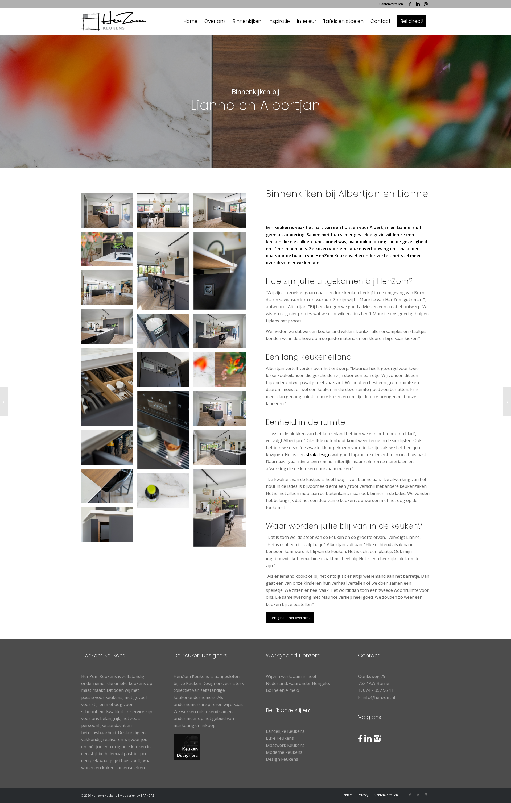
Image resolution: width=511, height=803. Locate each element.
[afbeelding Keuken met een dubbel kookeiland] (109, 212)
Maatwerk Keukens (285, 745)
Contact (369, 655)
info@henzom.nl (378, 697)
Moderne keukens (284, 752)
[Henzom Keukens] (113, 21)
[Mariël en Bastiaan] (4, 401)
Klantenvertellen (391, 4)
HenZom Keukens (334, 256)
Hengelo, (321, 683)
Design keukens (282, 759)
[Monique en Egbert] (507, 401)
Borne (272, 690)
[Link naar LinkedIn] (418, 4)
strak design (318, 454)
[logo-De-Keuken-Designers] (187, 747)
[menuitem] (389, 4)
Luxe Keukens (280, 738)
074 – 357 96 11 (378, 690)
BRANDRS (147, 795)
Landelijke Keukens (285, 731)
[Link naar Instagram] (426, 4)
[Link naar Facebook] (410, 4)
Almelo (292, 690)
